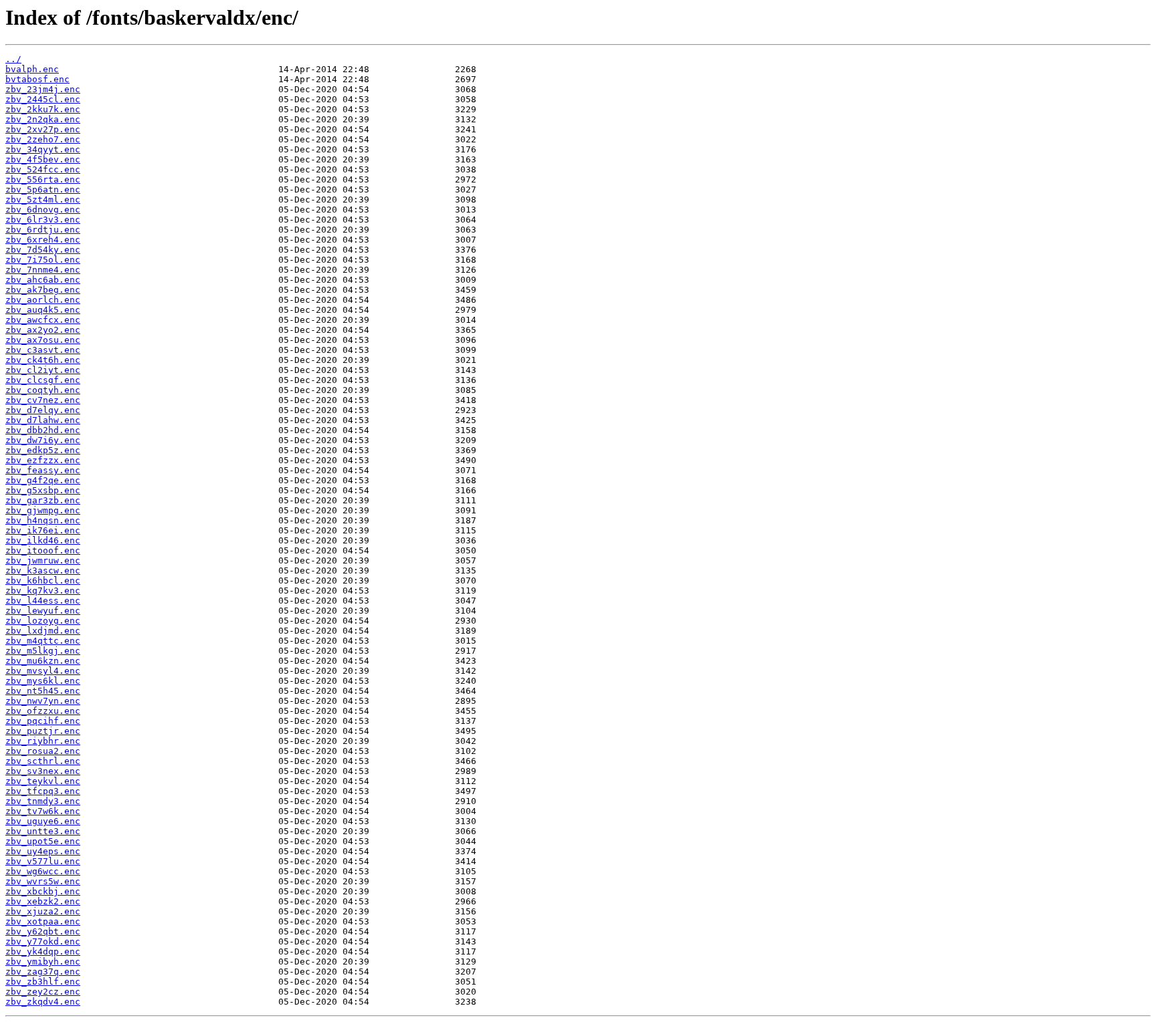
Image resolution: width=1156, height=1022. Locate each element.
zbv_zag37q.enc (42, 972)
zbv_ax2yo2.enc (42, 330)
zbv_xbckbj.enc (42, 891)
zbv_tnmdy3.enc (42, 801)
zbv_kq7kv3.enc (42, 591)
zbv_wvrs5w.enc (42, 881)
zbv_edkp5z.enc (42, 450)
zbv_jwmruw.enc (42, 560)
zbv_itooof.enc (42, 550)
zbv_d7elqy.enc (42, 410)
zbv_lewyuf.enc (42, 611)
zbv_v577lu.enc (42, 861)
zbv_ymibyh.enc (42, 961)
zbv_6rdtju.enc (42, 230)
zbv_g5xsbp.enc (42, 490)
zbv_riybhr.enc (42, 741)
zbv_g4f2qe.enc (42, 480)
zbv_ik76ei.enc (42, 530)
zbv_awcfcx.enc (42, 320)
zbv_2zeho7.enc (42, 139)
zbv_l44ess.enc (42, 601)
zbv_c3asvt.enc (42, 350)
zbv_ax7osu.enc (42, 340)
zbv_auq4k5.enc (42, 310)
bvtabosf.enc (37, 79)
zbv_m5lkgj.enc (42, 651)
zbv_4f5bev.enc (42, 159)
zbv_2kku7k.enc (42, 109)
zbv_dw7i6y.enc (42, 440)
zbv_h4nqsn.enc (42, 520)
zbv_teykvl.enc (42, 781)
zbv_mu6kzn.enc (42, 661)
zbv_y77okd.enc (42, 941)
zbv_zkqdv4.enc (42, 1002)
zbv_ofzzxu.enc (42, 711)
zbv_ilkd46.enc (42, 540)
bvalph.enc (32, 69)
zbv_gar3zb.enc (42, 500)
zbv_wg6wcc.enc (42, 871)
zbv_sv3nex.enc (42, 771)
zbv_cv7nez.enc (42, 400)
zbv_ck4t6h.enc (42, 360)
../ (13, 59)
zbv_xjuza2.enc (42, 911)
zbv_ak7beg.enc (42, 290)
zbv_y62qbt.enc (42, 931)
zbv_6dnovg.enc (42, 210)
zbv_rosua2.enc (42, 751)
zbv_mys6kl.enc (42, 681)
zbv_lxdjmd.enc (42, 631)
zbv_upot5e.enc (42, 841)
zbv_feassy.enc (42, 470)
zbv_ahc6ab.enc (42, 280)
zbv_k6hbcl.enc (42, 581)
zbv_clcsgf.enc (42, 380)
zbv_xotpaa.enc (42, 921)
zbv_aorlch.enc (42, 300)
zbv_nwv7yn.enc (42, 701)
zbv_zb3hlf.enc (42, 982)
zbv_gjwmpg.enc (42, 510)
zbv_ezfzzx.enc (42, 460)
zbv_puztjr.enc (42, 731)
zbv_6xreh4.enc (42, 240)
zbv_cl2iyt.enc (42, 370)
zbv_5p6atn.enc (42, 189)
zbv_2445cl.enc (42, 99)
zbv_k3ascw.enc (42, 570)
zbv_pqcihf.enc (42, 721)
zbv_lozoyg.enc (42, 621)
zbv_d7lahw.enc (42, 420)
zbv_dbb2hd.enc (42, 430)
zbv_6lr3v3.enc (42, 220)
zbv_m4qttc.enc (42, 641)
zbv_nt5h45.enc (42, 691)
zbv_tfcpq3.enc (42, 791)
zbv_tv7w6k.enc (42, 811)
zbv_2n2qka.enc (42, 119)
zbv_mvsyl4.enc (42, 671)
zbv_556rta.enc (42, 179)
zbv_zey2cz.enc (42, 992)
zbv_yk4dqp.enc (42, 951)
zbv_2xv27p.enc (42, 129)
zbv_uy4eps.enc (42, 851)
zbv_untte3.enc (42, 831)
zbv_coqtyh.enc (42, 390)
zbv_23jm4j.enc (42, 89)
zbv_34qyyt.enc (42, 149)
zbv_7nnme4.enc (42, 270)
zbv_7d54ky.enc (42, 250)
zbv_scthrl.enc (42, 761)
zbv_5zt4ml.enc (42, 200)
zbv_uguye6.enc (42, 821)
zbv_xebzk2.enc (42, 901)
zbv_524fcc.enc (42, 169)
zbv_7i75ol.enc (42, 260)
